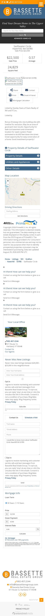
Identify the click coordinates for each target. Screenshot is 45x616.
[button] (22, 35)
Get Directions (22, 216)
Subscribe (22, 407)
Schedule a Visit (31, 417)
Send (22, 483)
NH (22, 259)
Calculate (22, 534)
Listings (15, 259)
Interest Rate (10, 525)
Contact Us (9, 349)
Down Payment (11, 518)
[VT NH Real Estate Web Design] (22, 613)
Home (7, 259)
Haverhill (10, 261)
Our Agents (9, 352)
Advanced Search (21, 38)
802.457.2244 (16, 2)
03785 (19, 261)
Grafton (29, 259)
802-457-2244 (12, 341)
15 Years (20, 503)
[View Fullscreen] (8, 189)
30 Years (10, 503)
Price (7, 510)
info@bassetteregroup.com (23, 584)
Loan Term (9, 497)
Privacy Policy (10, 402)
